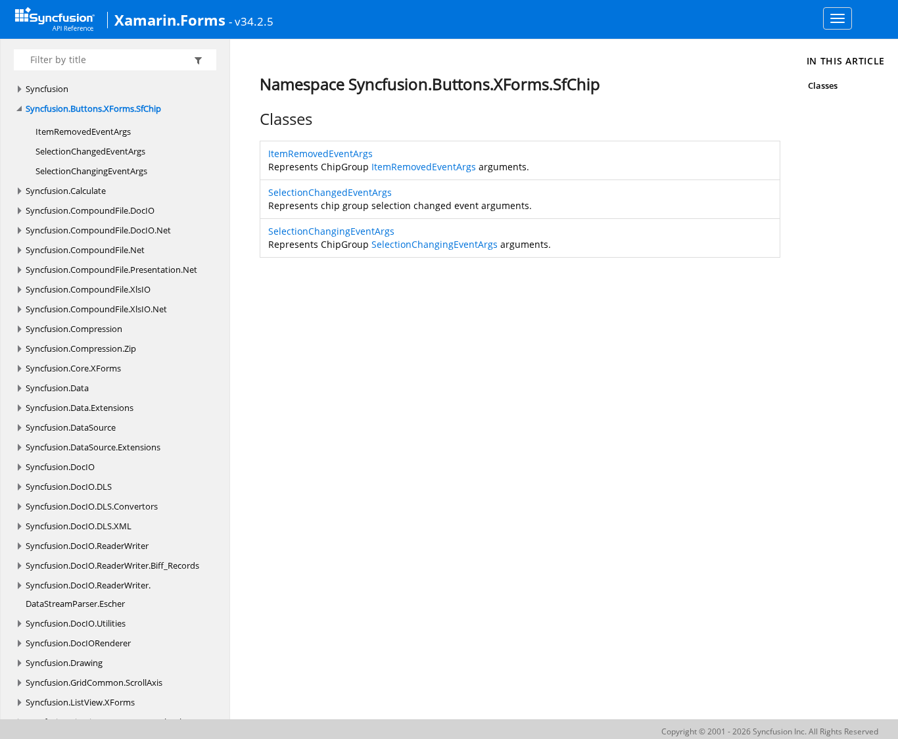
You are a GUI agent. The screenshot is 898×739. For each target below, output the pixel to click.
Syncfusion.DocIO (60, 467)
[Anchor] (253, 119)
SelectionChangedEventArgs (90, 151)
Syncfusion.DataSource (71, 427)
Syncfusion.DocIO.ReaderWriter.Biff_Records (112, 565)
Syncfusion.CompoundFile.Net (85, 250)
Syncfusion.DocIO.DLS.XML (78, 526)
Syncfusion (47, 89)
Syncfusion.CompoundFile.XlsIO (88, 289)
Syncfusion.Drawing (64, 663)
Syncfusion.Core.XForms (73, 368)
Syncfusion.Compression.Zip (81, 348)
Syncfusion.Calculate (66, 191)
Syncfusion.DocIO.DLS (69, 486)
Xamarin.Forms (169, 20)
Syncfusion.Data (57, 388)
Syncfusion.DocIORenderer (78, 643)
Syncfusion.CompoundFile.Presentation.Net (111, 269)
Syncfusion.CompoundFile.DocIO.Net (98, 230)
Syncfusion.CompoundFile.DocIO (90, 210)
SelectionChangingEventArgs (91, 171)
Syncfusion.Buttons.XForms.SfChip (93, 108)
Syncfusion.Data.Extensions (79, 408)
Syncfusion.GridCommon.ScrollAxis (94, 682)
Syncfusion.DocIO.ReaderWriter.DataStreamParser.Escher (88, 594)
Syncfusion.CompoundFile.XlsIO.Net (96, 309)
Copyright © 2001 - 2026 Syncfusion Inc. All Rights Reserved (769, 731)
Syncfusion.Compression (74, 329)
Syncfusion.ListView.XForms (80, 702)
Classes (823, 85)
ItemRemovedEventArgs (83, 131)
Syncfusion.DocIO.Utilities (76, 623)
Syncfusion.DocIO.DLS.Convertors (92, 506)
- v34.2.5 (251, 21)
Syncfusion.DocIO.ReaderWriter (87, 546)
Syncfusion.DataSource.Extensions (93, 447)
